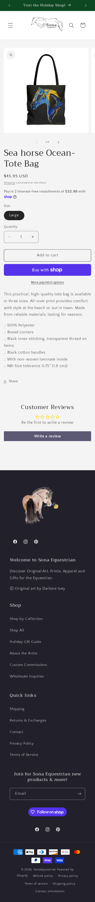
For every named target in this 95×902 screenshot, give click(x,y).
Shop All (17, 630)
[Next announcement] (85, 5)
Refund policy (43, 876)
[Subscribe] (79, 794)
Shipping (9, 182)
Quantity (10, 227)
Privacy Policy (22, 744)
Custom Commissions (28, 665)
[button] (10, 25)
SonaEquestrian (45, 869)
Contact (16, 732)
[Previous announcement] (9, 5)
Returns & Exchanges (28, 720)
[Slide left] (36, 142)
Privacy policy (68, 876)
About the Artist (24, 653)
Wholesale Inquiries (27, 676)
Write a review (47, 436)
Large (14, 215)
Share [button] (13, 381)
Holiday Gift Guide (25, 642)
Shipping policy (64, 883)
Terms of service (36, 883)
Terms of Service (24, 755)
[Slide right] (58, 142)
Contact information (50, 891)
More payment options (47, 282)
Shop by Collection (26, 619)
